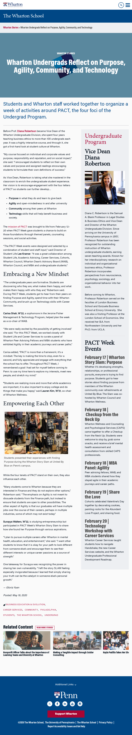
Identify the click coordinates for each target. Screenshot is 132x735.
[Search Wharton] (121, 5)
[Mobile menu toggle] (127, 5)
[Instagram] (80, 704)
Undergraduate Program (103, 139)
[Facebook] (57, 704)
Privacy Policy (106, 722)
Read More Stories (45, 628)
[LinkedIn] (64, 704)
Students (8, 615)
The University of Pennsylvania (60, 722)
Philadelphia (48, 610)
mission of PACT (17, 227)
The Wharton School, (34, 722)
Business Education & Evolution (25, 605)
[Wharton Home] (13, 4)
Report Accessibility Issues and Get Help (66, 726)
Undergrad (51, 615)
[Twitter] (49, 704)
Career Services (12, 610)
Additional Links (64, 684)
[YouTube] (72, 704)
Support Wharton (66, 714)
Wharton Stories (10, 27)
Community (31, 610)
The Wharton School (29, 615)
